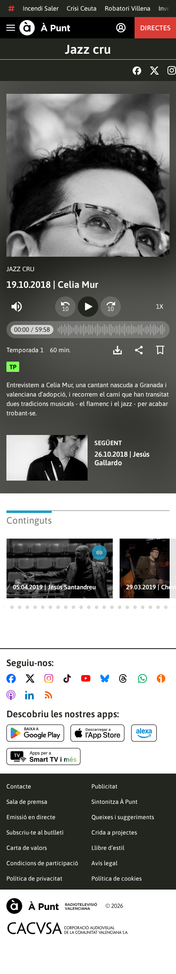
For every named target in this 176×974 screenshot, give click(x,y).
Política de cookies (116, 878)
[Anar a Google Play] (35, 733)
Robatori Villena (127, 8)
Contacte (18, 786)
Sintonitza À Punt (114, 801)
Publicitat (104, 786)
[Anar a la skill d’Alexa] (144, 733)
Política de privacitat (34, 878)
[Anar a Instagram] (50, 678)
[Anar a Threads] (125, 678)
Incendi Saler (41, 8)
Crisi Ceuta (82, 8)
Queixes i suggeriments (122, 817)
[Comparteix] (141, 350)
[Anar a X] (32, 678)
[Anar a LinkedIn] (31, 695)
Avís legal (104, 863)
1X (159, 306)
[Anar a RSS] (50, 695)
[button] (4, 607)
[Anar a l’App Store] (97, 733)
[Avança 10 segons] (110, 306)
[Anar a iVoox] (163, 678)
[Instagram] (171, 70)
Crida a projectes (114, 832)
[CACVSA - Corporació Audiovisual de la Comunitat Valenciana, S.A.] (67, 928)
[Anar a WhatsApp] (144, 678)
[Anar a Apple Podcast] (12, 695)
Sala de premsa (26, 801)
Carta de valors (26, 847)
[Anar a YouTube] (87, 678)
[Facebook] (136, 70)
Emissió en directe (31, 817)
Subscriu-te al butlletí (35, 832)
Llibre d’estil (107, 847)
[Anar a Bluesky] (106, 678)
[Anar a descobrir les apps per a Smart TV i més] (43, 756)
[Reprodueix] (88, 306)
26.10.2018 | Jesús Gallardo (122, 458)
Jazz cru (88, 49)
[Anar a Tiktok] (69, 678)
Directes (155, 28)
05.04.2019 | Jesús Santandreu (54, 587)
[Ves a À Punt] (44, 27)
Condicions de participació (42, 863)
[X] (154, 71)
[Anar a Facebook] (12, 678)
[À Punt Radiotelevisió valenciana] (51, 906)
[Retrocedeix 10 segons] (65, 306)
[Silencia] (16, 306)
